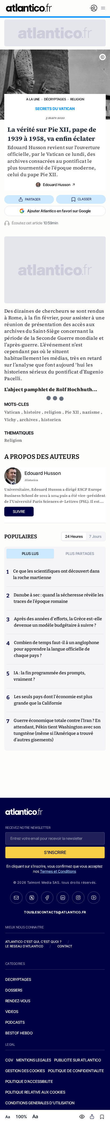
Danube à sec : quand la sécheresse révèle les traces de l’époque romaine (59, 598)
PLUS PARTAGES (80, 553)
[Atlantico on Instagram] (78, 897)
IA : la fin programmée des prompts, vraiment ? (49, 676)
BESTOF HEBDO (19, 1033)
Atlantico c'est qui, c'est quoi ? (33, 942)
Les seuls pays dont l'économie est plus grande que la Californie (53, 700)
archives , (30, 420)
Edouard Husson (56, 184)
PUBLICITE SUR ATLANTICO (77, 1060)
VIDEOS (11, 1011)
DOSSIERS (13, 990)
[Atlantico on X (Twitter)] (32, 897)
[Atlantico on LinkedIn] (63, 897)
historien (51, 420)
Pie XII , (73, 412)
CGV (9, 1060)
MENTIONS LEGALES (33, 1060)
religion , (54, 412)
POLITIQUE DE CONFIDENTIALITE (76, 1070)
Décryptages (55, 99)
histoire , (34, 412)
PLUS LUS (30, 553)
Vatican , (14, 412)
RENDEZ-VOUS (17, 1001)
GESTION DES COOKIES (25, 1070)
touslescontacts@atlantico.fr (55, 912)
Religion (77, 99)
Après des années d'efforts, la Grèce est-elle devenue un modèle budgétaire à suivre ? (58, 622)
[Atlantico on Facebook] (47, 897)
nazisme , (92, 412)
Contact (64, 946)
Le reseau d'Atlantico (24, 946)
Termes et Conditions (58, 871)
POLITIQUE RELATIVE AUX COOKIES (35, 1092)
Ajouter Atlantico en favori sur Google (59, 211)
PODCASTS (15, 1022)
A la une (33, 99)
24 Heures (74, 536)
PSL (83, 501)
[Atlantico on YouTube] (94, 897)
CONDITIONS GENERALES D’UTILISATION (39, 1103)
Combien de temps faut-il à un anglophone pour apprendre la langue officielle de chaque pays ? (56, 649)
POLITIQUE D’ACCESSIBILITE (29, 1081)
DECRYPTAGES (18, 979)
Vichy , (11, 420)
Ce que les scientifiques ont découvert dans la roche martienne (56, 574)
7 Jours (95, 536)
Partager (32, 199)
